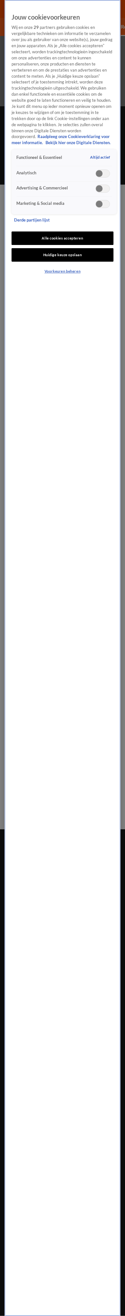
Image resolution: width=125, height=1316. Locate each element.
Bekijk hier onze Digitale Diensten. (78, 142)
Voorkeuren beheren (62, 271)
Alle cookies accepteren (62, 238)
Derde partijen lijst (32, 220)
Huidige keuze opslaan (62, 255)
